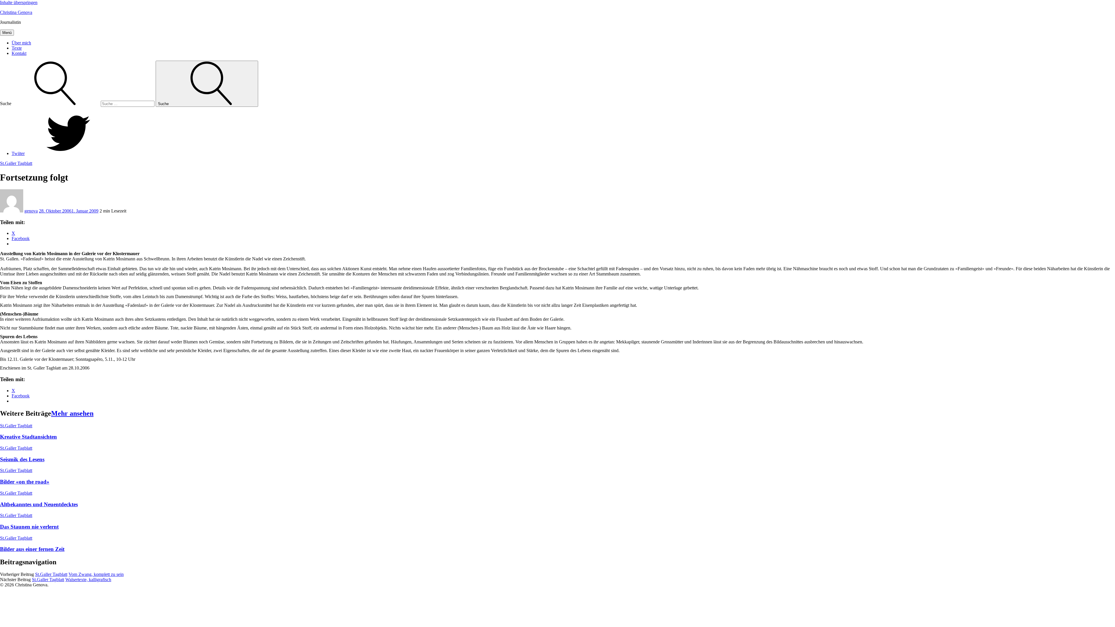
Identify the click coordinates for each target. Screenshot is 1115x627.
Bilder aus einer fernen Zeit (32, 549)
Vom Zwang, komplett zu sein (96, 574)
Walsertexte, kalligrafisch (88, 579)
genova (31, 210)
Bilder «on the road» (24, 482)
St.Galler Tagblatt (16, 163)
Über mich (21, 42)
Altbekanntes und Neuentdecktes (39, 504)
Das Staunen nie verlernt (29, 527)
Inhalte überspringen (18, 2)
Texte (17, 48)
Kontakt (19, 53)
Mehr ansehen (72, 413)
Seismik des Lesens (22, 459)
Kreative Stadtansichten (28, 437)
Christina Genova (16, 12)
